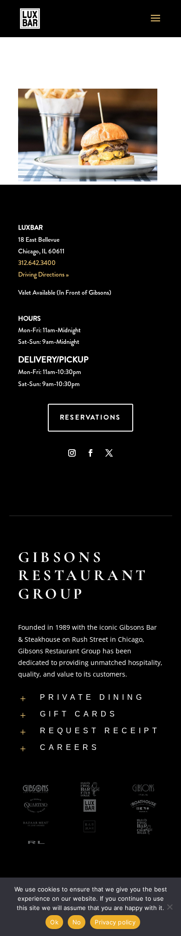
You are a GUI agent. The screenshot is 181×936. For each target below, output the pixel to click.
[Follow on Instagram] (72, 452)
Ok (54, 922)
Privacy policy (115, 922)
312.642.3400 (37, 262)
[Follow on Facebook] (90, 452)
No (76, 922)
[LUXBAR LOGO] (83, 478)
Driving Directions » (43, 274)
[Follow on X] (109, 452)
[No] (169, 906)
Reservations (91, 417)
